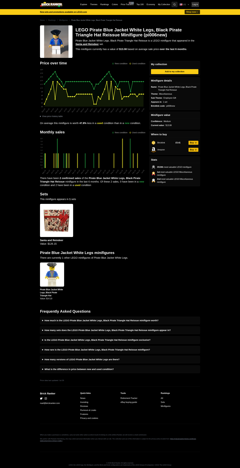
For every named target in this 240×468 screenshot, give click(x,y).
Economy (151, 4)
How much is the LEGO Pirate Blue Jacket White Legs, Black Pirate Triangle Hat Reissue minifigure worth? (101, 320)
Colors (115, 4)
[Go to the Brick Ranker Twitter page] (41, 398)
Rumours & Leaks (88, 410)
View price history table (52, 116)
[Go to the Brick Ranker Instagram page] (45, 398)
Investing (84, 402)
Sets (163, 402)
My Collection (164, 4)
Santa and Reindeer (87, 44)
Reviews (84, 406)
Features (84, 414)
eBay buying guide (128, 402)
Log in (195, 4)
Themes (93, 4)
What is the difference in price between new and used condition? (79, 369)
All (162, 398)
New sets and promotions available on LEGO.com (63, 12)
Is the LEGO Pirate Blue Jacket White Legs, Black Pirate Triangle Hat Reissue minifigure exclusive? (97, 340)
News (82, 398)
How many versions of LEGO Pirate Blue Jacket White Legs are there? (82, 359)
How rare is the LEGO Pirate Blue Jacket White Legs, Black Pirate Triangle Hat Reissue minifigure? (97, 349)
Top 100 (140, 4)
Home (42, 20)
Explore (83, 4)
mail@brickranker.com (50, 403)
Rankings (104, 4)
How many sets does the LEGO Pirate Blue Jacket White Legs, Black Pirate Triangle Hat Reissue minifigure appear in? (107, 330)
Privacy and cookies (89, 418)
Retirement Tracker (128, 398)
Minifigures (63, 20)
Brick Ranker (47, 393)
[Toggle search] (174, 4)
